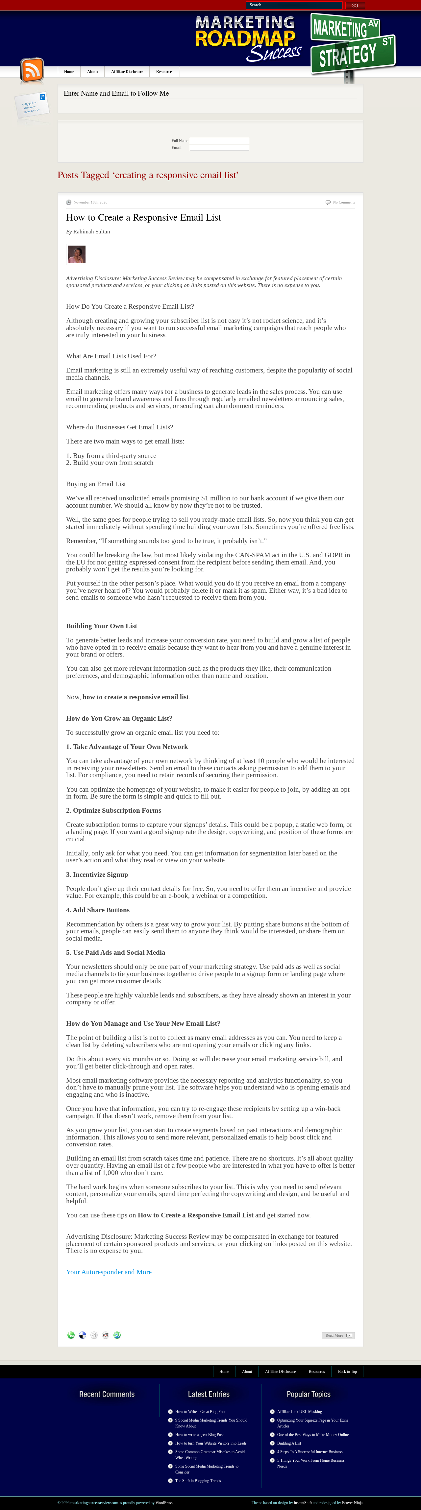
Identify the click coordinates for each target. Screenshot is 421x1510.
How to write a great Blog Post (199, 1434)
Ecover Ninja (352, 1502)
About (92, 71)
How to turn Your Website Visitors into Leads (211, 1443)
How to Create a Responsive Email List (143, 216)
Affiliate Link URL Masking (299, 1411)
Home (69, 71)
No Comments (344, 202)
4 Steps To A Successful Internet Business (310, 1452)
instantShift (303, 1502)
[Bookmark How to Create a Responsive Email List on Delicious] (82, 1335)
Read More (334, 1335)
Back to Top (347, 1371)
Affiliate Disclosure (127, 71)
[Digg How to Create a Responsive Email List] (94, 1335)
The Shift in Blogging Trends (198, 1480)
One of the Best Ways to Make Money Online (313, 1434)
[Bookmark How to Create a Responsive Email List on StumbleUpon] (117, 1335)
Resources (164, 71)
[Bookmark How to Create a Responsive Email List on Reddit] (106, 1335)
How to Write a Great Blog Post (200, 1411)
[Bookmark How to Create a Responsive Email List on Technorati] (71, 1335)
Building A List (289, 1443)
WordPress (164, 1502)
